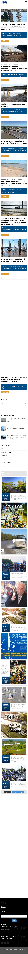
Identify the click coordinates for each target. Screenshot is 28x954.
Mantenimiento (4, 455)
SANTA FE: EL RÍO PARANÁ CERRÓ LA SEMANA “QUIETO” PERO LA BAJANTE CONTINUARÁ (13, 261)
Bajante (4, 35)
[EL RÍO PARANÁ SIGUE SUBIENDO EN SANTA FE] (14, 93)
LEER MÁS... (5, 40)
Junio (18, 35)
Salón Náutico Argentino (6, 462)
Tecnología (3, 465)
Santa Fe (7, 113)
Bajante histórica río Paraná (8, 150)
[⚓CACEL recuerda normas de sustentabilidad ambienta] (14, 489)
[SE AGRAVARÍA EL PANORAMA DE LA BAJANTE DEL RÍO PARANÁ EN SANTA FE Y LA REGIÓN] (14, 326)
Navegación (3, 459)
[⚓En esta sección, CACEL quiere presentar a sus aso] (14, 541)
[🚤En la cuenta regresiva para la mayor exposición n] (14, 646)
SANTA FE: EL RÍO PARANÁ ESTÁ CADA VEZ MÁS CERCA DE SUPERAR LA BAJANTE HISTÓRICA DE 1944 (14, 143)
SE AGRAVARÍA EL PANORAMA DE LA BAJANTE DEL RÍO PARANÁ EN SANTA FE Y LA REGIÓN (14, 379)
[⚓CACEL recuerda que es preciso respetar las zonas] (14, 698)
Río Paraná (12, 192)
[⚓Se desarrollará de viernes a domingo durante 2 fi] (14, 725)
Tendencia (4, 36)
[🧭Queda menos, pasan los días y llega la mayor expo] (14, 515)
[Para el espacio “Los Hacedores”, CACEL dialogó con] (14, 594)
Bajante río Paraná (18, 150)
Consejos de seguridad (6, 452)
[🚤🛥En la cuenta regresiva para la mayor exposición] (14, 620)
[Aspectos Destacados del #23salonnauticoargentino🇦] (14, 777)
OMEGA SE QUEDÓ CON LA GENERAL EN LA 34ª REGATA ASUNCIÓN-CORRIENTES (16, 420)
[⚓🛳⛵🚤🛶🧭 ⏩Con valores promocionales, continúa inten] (14, 568)
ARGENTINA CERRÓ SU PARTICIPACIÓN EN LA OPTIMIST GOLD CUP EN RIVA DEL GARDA (17, 437)
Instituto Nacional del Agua (12, 35)
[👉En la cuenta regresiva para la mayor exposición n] (14, 672)
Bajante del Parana (7, 76)
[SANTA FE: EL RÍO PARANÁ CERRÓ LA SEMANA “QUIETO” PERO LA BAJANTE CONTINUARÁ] (14, 247)
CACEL (5, 33)
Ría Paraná (22, 35)
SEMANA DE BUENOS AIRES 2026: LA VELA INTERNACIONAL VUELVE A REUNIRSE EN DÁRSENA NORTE (16, 428)
